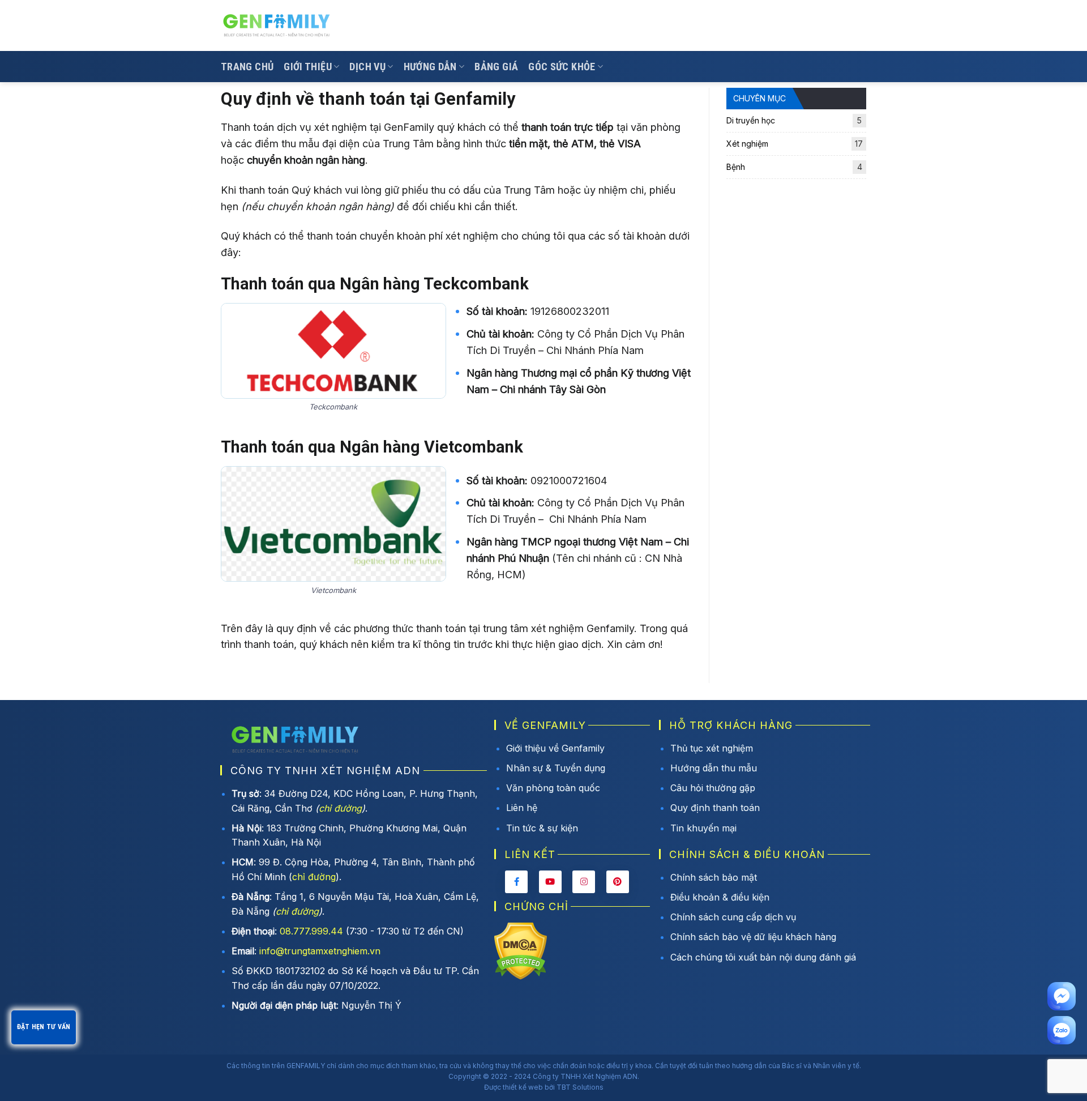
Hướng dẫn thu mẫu (713, 768)
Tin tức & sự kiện (542, 828)
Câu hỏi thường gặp (712, 787)
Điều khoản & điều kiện (719, 897)
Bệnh (794, 167)
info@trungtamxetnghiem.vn (319, 951)
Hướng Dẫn (430, 66)
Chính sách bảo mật (713, 877)
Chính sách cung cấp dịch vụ (733, 917)
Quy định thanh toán (715, 807)
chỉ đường (340, 808)
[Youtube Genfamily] (550, 881)
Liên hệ (521, 807)
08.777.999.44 (311, 931)
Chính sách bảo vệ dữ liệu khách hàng (753, 936)
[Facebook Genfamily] (516, 881)
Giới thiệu (308, 66)
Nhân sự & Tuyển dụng (555, 768)
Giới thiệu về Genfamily (555, 748)
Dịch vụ (367, 66)
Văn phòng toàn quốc (553, 787)
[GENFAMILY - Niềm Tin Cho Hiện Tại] (277, 25)
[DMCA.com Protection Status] (520, 950)
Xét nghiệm (794, 143)
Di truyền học (794, 120)
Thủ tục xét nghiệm (711, 748)
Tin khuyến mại (703, 828)
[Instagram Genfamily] (583, 881)
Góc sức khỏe (561, 66)
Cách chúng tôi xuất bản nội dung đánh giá (763, 957)
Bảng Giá (496, 66)
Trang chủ (247, 66)
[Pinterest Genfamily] (617, 881)
